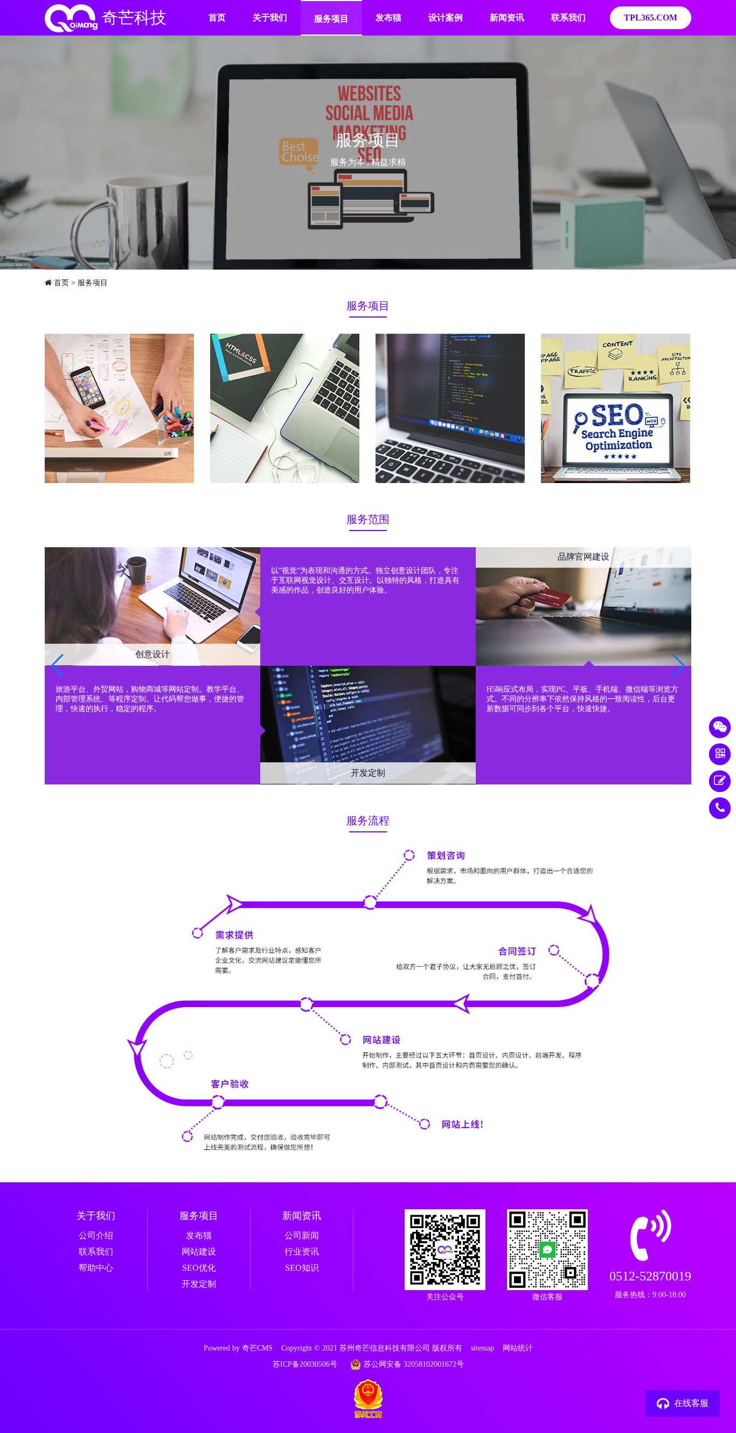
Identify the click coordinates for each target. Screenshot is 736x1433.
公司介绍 (96, 1235)
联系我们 (568, 17)
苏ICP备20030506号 (305, 1364)
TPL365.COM (650, 17)
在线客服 (691, 1403)
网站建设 (199, 1251)
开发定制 (199, 1284)
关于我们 (270, 17)
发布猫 (388, 17)
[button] (678, 666)
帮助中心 (96, 1267)
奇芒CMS (257, 1348)
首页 (217, 17)
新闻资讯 (507, 17)
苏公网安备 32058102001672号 (414, 1364)
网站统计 (518, 1348)
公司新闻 (301, 1235)
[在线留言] (720, 781)
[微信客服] (720, 727)
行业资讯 (301, 1251)
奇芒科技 (132, 17)
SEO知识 (302, 1267)
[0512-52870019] (720, 808)
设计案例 (445, 17)
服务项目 (331, 18)
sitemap (482, 1348)
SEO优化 (199, 1267)
